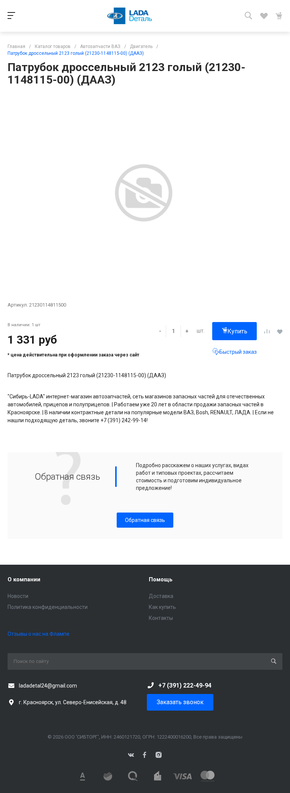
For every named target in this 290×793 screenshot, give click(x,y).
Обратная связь (145, 520)
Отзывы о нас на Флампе (38, 634)
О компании (24, 579)
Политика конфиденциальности (48, 607)
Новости (18, 596)
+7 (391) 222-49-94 (184, 685)
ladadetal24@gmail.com (48, 686)
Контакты (161, 618)
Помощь (161, 579)
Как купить (162, 607)
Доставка (161, 596)
